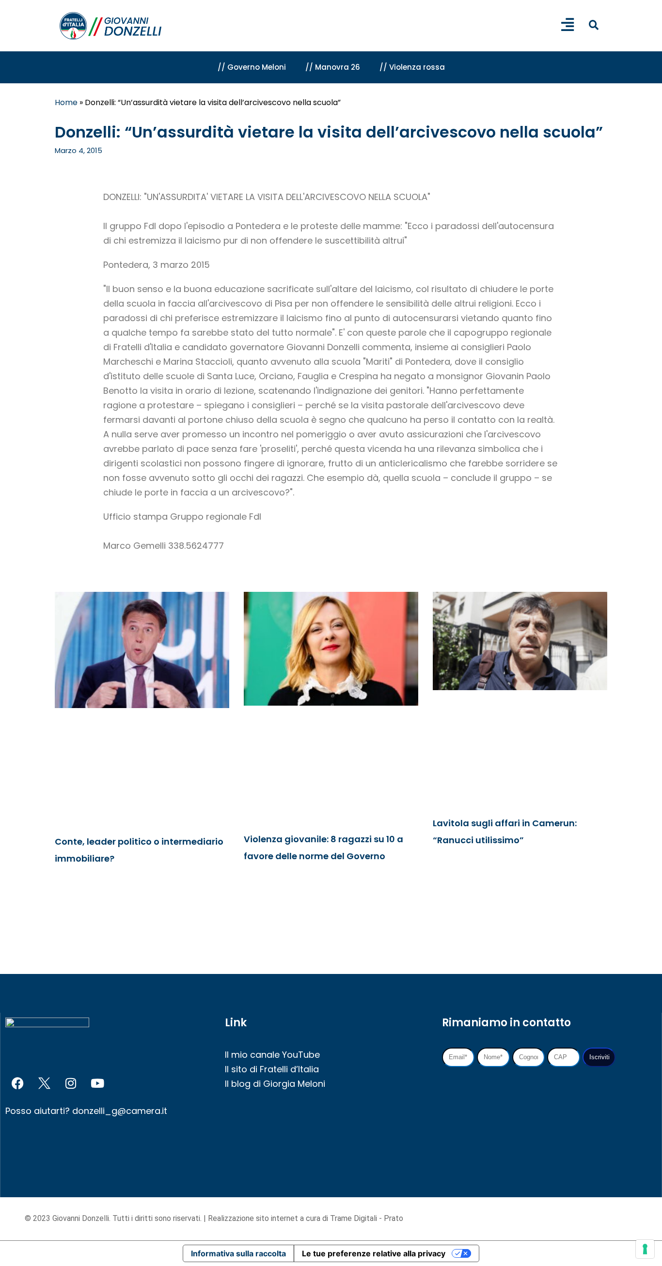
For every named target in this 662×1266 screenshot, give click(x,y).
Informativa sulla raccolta (238, 1253)
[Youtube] (97, 1083)
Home (66, 102)
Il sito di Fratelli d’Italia (272, 1069)
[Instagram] (71, 1083)
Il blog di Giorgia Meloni (275, 1084)
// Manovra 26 (332, 67)
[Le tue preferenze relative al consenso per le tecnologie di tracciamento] (645, 1249)
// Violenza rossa (412, 67)
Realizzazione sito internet (254, 1218)
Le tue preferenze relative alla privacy (373, 1253)
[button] (593, 25)
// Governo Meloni (252, 67)
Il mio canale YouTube (272, 1055)
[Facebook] (17, 1083)
